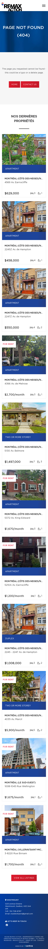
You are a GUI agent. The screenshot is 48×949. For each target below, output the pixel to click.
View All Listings (24, 878)
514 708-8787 (15, 911)
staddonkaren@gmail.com (21, 914)
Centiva (29, 946)
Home (14, 84)
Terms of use (30, 940)
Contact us (29, 84)
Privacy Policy (18, 940)
